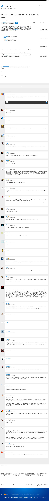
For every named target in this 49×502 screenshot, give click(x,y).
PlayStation (9, 6)
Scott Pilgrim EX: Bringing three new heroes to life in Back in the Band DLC (30, 484)
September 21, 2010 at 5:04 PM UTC (13, 102)
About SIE (12, 497)
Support (9, 497)
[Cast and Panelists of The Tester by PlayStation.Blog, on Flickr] (15, 63)
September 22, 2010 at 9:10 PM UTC (10, 375)
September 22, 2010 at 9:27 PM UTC (10, 395)
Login (42, 5)
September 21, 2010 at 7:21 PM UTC (10, 233)
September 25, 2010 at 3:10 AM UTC (10, 428)
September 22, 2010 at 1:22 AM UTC (10, 304)
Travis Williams (5, 40)
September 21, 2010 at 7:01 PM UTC (10, 225)
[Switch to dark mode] (39, 5)
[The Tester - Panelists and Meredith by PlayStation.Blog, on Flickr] (15, 47)
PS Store (8, 8)
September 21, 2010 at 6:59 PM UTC (10, 217)
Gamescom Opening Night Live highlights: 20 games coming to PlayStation (18, 474)
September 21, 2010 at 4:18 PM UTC (10, 136)
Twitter (7, 55)
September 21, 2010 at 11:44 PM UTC (10, 277)
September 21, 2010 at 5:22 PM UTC (10, 161)
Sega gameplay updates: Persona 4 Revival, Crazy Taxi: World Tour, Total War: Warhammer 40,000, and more (42, 484)
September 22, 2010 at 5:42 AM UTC (10, 359)
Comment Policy (5, 497)
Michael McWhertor (6, 39)
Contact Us (40, 497)
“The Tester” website (6, 66)
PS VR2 (4, 8)
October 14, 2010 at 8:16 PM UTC (10, 452)
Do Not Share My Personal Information (31, 498)
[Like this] (18, 475)
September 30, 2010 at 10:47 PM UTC (10, 444)
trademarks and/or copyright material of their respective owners (25, 494)
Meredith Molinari (16, 29)
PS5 (1, 8)
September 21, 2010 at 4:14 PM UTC (10, 118)
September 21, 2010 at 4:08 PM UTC (10, 110)
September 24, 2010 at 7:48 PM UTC (10, 420)
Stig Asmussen (6, 36)
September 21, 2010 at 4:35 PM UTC (10, 144)
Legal (37, 497)
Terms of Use (16, 497)
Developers (43, 497)
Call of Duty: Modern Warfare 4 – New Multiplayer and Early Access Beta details (30, 474)
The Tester (2, 75)
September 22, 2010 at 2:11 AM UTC (10, 332)
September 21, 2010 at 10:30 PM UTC (10, 268)
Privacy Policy (21, 497)
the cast (16, 26)
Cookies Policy (26, 497)
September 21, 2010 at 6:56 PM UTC (10, 197)
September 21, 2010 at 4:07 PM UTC (10, 94)
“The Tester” (10, 30)
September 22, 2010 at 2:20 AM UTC (10, 340)
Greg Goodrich (5, 38)
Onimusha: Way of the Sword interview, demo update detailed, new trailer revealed (6, 474)
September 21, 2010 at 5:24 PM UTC (10, 169)
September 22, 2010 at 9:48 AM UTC (10, 367)
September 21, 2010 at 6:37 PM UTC (10, 188)
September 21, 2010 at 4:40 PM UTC (10, 153)
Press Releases (30, 497)
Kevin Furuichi (4, 22)
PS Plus (11, 8)
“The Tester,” (22, 26)
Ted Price (5, 37)
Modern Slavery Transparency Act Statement (19, 498)
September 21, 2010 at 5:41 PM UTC (10, 180)
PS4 (5, 8)
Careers (34, 497)
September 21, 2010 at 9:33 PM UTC (10, 259)
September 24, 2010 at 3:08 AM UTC (10, 411)
